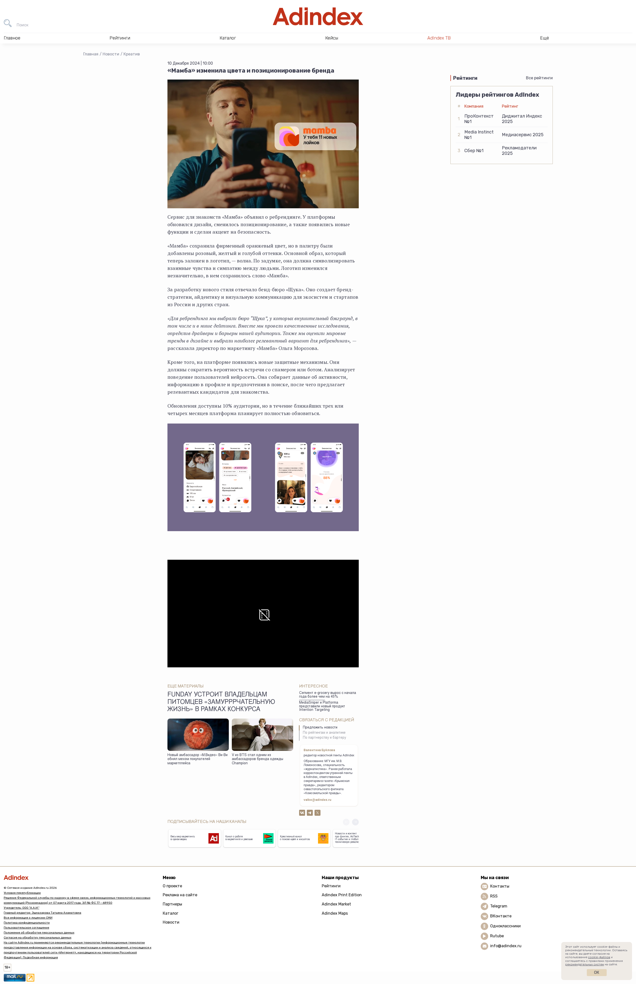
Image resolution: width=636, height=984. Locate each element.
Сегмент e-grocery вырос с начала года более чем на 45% (327, 695)
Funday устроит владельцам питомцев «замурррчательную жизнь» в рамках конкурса (221, 702)
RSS (494, 896)
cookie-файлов (599, 957)
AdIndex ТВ (439, 38)
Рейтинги (331, 886)
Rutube (497, 936)
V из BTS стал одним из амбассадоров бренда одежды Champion (257, 759)
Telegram (498, 906)
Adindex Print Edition (342, 895)
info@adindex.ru (505, 945)
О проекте (172, 886)
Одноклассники (505, 926)
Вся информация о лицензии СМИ (28, 917)
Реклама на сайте (180, 895)
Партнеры (172, 904)
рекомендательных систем (584, 964)
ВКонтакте (501, 916)
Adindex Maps (335, 913)
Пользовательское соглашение (26, 927)
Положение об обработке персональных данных (39, 932)
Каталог (170, 913)
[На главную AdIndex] (318, 16)
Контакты (499, 886)
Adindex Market (336, 904)
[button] (355, 822)
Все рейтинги (539, 78)
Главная (90, 54)
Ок (596, 972)
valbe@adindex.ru (317, 800)
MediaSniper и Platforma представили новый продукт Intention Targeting (322, 706)
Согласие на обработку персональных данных (37, 937)
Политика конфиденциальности (27, 922)
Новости (111, 54)
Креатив (131, 54)
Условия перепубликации (22, 893)
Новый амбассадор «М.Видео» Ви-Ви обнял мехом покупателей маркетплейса (197, 759)
